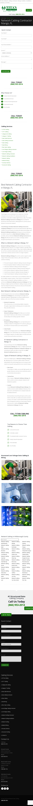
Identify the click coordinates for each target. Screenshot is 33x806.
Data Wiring (5, 145)
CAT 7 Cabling (5, 131)
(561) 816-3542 (4, 781)
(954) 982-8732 (4, 756)
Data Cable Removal (7, 138)
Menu (28, 10)
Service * (3, 50)
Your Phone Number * (6, 44)
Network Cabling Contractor (8, 154)
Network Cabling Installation (8, 156)
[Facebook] (2, 788)
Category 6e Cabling (6, 134)
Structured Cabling (6, 165)
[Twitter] (5, 788)
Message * (3, 62)
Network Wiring (5, 160)
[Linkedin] (7, 788)
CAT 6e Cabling (5, 129)
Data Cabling (5, 142)
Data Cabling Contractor (7, 140)
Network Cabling (6, 158)
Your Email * (4, 38)
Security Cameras (6, 162)
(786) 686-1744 (4, 769)
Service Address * (5, 56)
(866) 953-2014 (20, 14)
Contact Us (4, 735)
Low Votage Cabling (6, 151)
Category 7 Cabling (6, 136)
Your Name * (4, 33)
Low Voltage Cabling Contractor (9, 149)
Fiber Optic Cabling (6, 147)
